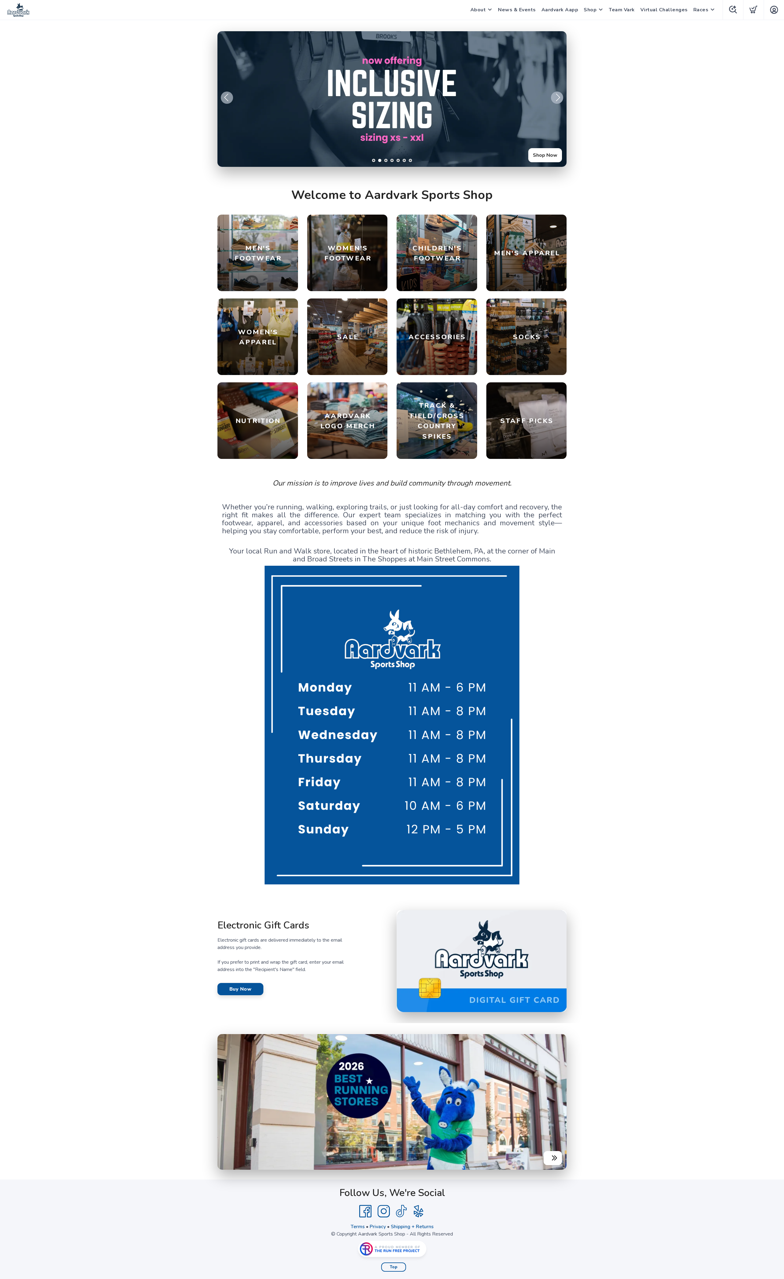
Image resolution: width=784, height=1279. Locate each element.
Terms (358, 1226)
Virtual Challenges (664, 9)
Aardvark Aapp (560, 9)
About (478, 9)
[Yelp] (418, 1211)
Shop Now (545, 155)
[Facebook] (365, 1211)
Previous (227, 98)
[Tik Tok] (401, 1211)
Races (701, 9)
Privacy (378, 1226)
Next (557, 98)
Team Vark (622, 9)
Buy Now (240, 989)
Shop (590, 9)
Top (394, 1267)
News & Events (517, 9)
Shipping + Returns (412, 1226)
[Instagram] (384, 1211)
